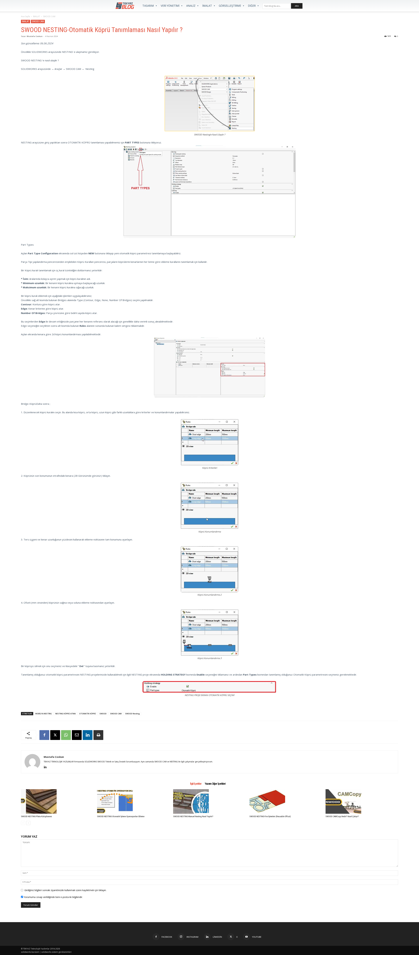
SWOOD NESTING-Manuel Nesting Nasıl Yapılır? (193, 816)
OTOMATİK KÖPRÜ (87, 713)
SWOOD (103, 713)
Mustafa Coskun (35, 36)
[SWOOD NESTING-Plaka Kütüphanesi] (57, 801)
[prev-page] (23, 823)
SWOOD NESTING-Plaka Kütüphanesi (36, 816)
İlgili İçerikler (195, 783)
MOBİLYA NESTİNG (43, 713)
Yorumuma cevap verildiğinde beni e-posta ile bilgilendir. (53, 897)
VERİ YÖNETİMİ (170, 6)
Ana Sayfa (25, 16)
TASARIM (148, 6)
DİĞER (252, 6)
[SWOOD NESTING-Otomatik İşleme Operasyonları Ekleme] (133, 801)
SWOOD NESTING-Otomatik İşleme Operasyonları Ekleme (120, 816)
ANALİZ (190, 6)
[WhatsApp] (66, 735)
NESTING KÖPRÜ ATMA (65, 713)
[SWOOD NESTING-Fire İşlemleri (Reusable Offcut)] (285, 801)
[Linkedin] (87, 735)
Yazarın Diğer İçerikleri (215, 783)
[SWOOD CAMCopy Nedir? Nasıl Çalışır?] (362, 801)
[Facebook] (44, 735)
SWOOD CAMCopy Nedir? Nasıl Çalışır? (342, 816)
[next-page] (28, 823)
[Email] (77, 735)
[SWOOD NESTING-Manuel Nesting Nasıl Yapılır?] (209, 801)
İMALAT (207, 6)
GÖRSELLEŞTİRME (230, 6)
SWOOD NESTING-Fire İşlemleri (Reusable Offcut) (270, 816)
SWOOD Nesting (132, 713)
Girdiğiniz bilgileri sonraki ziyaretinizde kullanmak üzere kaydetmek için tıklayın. (65, 890)
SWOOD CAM (38, 21)
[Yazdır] (98, 735)
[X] (55, 735)
